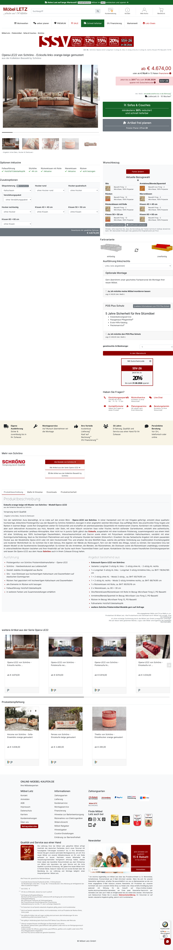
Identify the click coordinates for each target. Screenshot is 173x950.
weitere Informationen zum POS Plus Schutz (152, 306)
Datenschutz (26, 810)
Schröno (41, 33)
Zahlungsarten (60, 795)
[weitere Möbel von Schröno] (14, 462)
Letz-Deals (150, 23)
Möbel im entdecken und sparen (87, 2)
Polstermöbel (17, 33)
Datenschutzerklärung (127, 895)
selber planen (43, 23)
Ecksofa (92, 531)
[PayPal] (120, 797)
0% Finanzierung (114, 23)
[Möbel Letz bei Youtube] (90, 825)
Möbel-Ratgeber (61, 826)
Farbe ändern (138, 171)
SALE (76, 23)
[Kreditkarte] (146, 797)
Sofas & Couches (29, 33)
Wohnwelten (22, 23)
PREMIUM (61, 23)
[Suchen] (97, 11)
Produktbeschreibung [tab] (13, 492)
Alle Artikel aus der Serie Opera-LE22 (64, 468)
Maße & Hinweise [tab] (35, 492)
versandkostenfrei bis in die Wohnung (157, 94)
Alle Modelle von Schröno (64, 462)
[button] (127, 11)
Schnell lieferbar (94, 23)
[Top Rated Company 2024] (126, 820)
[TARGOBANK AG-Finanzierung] (133, 797)
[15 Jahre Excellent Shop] (115, 820)
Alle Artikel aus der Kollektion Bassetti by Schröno (66, 474)
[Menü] (169, 921)
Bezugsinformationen (115, 225)
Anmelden (25, 799)
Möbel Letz (6, 33)
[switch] (165, 936)
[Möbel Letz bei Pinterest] (103, 819)
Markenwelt (132, 23)
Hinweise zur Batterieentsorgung (69, 814)
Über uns (25, 822)
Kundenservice (60, 803)
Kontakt (24, 795)
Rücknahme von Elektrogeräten (68, 818)
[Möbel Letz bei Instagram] (94, 819)
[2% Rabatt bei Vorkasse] (94, 797)
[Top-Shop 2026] (137, 820)
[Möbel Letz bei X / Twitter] (99, 819)
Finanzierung (60, 810)
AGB (22, 803)
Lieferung (58, 799)
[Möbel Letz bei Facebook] (90, 819)
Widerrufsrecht (61, 822)
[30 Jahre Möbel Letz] (27, 852)
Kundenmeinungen (29, 818)
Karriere (24, 814)
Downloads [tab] (52, 492)
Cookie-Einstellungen (64, 833)
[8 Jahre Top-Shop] (149, 820)
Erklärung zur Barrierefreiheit (67, 837)
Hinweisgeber (60, 829)
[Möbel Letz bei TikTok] (94, 825)
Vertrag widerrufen (29, 826)
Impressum (25, 807)
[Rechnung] (94, 804)
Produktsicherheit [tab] (69, 492)
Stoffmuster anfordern (137, 225)
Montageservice (61, 807)
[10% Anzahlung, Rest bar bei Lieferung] (107, 797)
